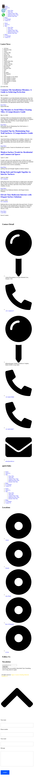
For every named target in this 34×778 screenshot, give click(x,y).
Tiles (6, 26)
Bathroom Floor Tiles (13, 31)
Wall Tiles (10, 29)
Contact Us (7, 20)
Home (6, 23)
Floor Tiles (10, 27)
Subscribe (5, 666)
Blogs (6, 17)
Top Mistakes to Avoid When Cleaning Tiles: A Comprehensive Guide (16, 111)
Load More (3, 212)
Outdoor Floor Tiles (13, 30)
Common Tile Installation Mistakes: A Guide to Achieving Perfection (16, 91)
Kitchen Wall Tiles (12, 33)
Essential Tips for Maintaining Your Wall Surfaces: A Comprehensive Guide (17, 132)
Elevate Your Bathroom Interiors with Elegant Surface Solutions (16, 196)
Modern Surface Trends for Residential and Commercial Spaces (16, 153)
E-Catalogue (8, 19)
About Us (7, 24)
